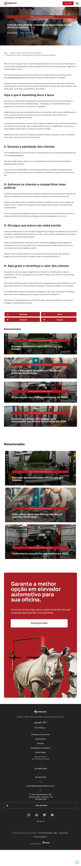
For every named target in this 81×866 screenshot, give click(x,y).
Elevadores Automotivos (40, 734)
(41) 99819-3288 (40, 768)
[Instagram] (29, 815)
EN (41, 821)
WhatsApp (23, 314)
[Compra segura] (40, 727)
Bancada (40, 743)
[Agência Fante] (46, 842)
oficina (48, 283)
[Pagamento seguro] (40, 722)
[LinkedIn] (36, 815)
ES (43, 821)
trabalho (52, 243)
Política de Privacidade (45, 833)
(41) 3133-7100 (40, 777)
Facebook (23, 320)
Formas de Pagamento (40, 837)
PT (38, 821)
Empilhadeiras (40, 739)
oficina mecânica (14, 77)
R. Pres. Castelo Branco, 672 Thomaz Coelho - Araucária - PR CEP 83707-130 (40, 796)
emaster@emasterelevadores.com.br (40, 786)
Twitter (60, 314)
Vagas (55, 833)
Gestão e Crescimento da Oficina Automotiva (26, 53)
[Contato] (40, 635)
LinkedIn (59, 320)
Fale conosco (68, 3)
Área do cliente (41, 805)
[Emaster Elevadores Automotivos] (10, 3)
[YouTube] (52, 815)
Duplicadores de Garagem (40, 748)
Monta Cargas (40, 752)
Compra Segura (63, 833)
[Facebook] (44, 815)
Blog (5, 53)
